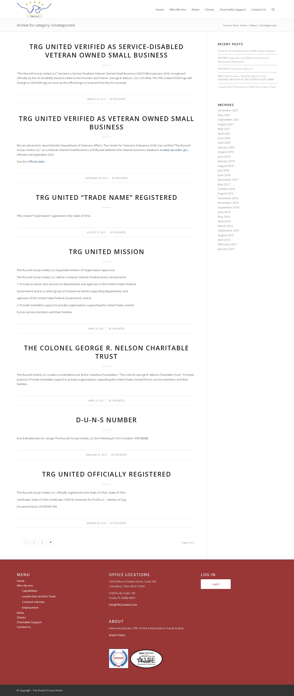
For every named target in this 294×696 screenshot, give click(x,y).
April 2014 (224, 221)
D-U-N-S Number (106, 419)
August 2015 (226, 193)
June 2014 (224, 212)
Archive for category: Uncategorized (46, 25)
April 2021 (224, 133)
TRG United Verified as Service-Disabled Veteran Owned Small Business (106, 50)
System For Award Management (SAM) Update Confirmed (246, 50)
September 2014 (228, 207)
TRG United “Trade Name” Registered (106, 197)
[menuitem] (160, 9)
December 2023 (228, 110)
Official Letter (36, 161)
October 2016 (226, 189)
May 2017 (224, 184)
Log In (216, 584)
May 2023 (224, 115)
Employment (30, 607)
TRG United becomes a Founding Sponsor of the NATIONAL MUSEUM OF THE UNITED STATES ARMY (246, 77)
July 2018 (223, 170)
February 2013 (227, 244)
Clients (21, 617)
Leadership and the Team (39, 596)
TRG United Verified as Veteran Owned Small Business (106, 122)
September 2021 (228, 119)
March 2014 (225, 226)
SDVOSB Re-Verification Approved (235, 68)
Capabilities (29, 591)
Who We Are (25, 585)
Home (21, 581)
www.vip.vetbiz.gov (175, 150)
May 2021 (224, 129)
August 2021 (226, 124)
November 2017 (228, 180)
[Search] (273, 9)
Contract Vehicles (33, 602)
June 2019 (224, 156)
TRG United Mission (106, 251)
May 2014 (224, 217)
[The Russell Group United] (34, 9)
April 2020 (224, 142)
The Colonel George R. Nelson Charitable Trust (106, 352)
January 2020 (226, 147)
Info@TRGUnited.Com (123, 605)
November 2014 (228, 203)
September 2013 (228, 230)
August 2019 (226, 152)
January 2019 (226, 161)
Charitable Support (29, 622)
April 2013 (224, 240)
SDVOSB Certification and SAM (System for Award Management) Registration (243, 59)
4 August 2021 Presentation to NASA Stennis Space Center (247, 86)
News (20, 613)
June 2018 (224, 175)
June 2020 (224, 138)
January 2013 (226, 249)
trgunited (119, 99)
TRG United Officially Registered (106, 474)
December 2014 (228, 198)
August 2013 (226, 235)
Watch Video (117, 635)
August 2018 (226, 166)
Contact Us (24, 627)
